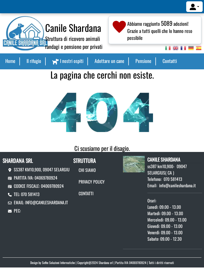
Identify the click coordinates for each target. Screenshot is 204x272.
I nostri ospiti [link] (71, 60)
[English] (175, 47)
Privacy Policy (92, 181)
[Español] (198, 47)
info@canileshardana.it (46, 202)
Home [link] (10, 60)
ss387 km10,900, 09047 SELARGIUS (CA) (46, 169)
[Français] (183, 47)
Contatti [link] (170, 60)
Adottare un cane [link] (109, 60)
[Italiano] (168, 47)
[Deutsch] (191, 47)
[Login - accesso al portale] (194, 6)
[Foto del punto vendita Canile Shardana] (134, 163)
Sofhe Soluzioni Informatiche (58, 262)
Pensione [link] (143, 60)
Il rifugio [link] (34, 60)
